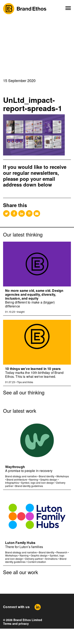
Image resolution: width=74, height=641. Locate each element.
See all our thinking (23, 392)
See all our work (20, 572)
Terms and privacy (16, 623)
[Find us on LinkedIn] (38, 607)
